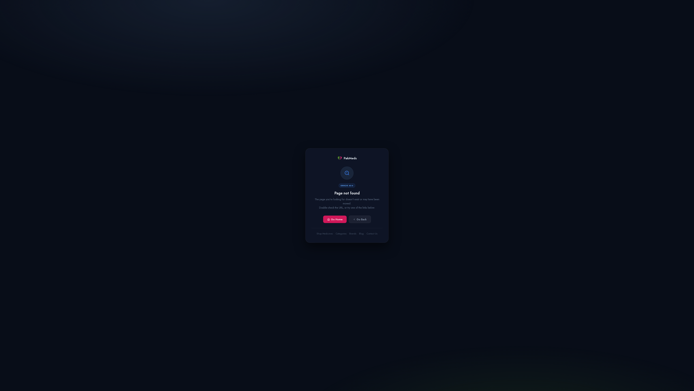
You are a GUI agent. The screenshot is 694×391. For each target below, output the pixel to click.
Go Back (362, 219)
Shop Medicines (325, 233)
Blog (361, 233)
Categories (341, 233)
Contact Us (372, 233)
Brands (352, 233)
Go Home (336, 219)
